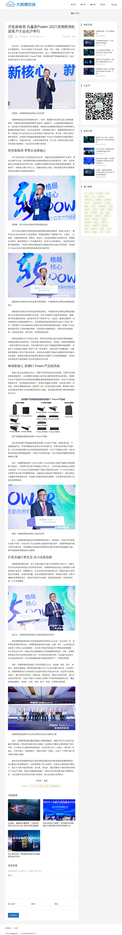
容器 (101, 213)
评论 (73, 36)
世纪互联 (101, 196)
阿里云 (108, 232)
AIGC (91, 193)
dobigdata (23, 36)
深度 (94, 4)
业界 (84, 4)
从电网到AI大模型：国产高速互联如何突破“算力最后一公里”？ (105, 71)
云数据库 (107, 200)
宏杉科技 (94, 213)
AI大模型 (99, 193)
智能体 (87, 225)
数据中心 (107, 216)
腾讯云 (102, 229)
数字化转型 (88, 216)
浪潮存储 (104, 225)
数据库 (87, 219)
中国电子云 (88, 200)
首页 (74, 4)
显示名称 (12, 904)
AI (85, 193)
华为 (110, 206)
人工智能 (107, 203)
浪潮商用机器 (55, 786)
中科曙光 (98, 200)
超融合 (95, 232)
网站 (56, 904)
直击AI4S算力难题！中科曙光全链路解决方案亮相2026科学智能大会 (58, 824)
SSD (93, 196)
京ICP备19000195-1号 (28, 934)
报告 (103, 4)
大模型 (102, 209)
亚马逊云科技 (97, 203)
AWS (107, 193)
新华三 (96, 222)
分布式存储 (102, 206)
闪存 (101, 232)
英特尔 (87, 232)
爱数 (86, 229)
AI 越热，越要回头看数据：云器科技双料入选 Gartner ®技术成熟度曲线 (23, 824)
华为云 (87, 209)
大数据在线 (13, 934)
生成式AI (94, 229)
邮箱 (33, 904)
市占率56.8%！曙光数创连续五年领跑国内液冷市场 (24, 855)
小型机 (40, 786)
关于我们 (76, 13)
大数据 (95, 209)
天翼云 (110, 209)
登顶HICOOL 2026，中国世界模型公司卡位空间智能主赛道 (105, 139)
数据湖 (104, 219)
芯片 (109, 229)
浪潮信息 (95, 225)
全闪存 (93, 206)
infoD (16, 928)
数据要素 (88, 222)
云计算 (87, 203)
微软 (107, 213)
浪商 (46, 786)
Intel (87, 196)
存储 (86, 213)
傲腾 (86, 206)
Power (33, 786)
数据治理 (95, 219)
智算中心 (104, 222)
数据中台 (98, 216)
